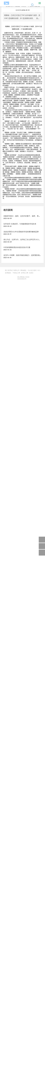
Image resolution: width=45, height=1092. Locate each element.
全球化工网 (24, 273)
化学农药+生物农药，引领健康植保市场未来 (19, 224)
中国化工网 (16, 273)
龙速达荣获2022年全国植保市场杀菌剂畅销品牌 (21, 232)
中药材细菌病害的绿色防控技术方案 (16, 247)
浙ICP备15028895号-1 (22, 275)
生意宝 (31, 273)
